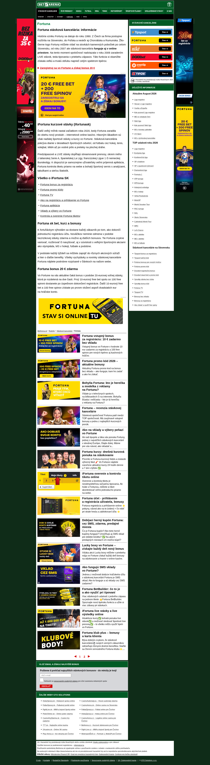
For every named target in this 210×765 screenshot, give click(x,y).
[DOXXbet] (25, 103)
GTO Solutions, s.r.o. (149, 760)
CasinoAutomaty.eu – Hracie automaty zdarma (99, 701)
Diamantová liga (140, 170)
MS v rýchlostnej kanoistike (144, 138)
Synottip (50, 17)
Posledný (89, 656)
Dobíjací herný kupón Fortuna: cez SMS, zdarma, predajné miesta (103, 524)
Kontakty (46, 760)
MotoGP (137, 200)
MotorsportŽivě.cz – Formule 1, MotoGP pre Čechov (101, 734)
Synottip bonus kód (141, 284)
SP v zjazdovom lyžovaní (144, 166)
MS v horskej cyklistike (143, 130)
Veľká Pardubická (141, 196)
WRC (136, 226)
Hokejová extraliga (141, 187)
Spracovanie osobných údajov (103, 760)
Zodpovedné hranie (106, 754)
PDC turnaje (139, 209)
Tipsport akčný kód (141, 258)
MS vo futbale (139, 243)
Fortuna (70, 17)
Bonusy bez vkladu (141, 297)
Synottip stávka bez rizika (144, 279)
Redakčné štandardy (61, 760)
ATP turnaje (138, 179)
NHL (136, 213)
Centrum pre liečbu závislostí (126, 754)
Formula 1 (138, 175)
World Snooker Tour (142, 205)
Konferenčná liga (141, 157)
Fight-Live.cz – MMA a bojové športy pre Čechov (100, 730)
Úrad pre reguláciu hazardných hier (84, 754)
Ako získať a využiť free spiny (145, 305)
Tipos (85, 17)
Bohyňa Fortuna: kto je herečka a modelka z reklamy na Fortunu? (103, 386)
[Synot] (25, 191)
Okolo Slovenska (140, 217)
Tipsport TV (138, 292)
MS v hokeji (138, 192)
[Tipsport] (184, 103)
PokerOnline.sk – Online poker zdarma (58, 714)
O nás (38, 760)
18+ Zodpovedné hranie (127, 760)
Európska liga (139, 153)
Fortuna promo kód (141, 267)
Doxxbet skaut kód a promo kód (146, 275)
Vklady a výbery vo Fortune (55, 210)
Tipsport (41, 17)
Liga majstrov (139, 100)
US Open (137, 134)
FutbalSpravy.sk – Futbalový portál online (59, 705)
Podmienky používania (80, 760)
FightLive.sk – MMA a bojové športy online (59, 710)
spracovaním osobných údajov (66, 681)
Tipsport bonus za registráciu (145, 254)
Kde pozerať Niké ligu (142, 125)
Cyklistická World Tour (142, 222)
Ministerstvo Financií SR (60, 754)
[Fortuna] (184, 191)
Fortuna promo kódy (51, 189)
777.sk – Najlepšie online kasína (55, 725)
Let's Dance (138, 230)
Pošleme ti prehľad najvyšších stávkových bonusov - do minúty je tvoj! (78, 670)
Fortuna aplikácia (50, 205)
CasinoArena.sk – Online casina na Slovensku (99, 705)
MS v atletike (139, 235)
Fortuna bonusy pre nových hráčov (147, 262)
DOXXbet (60, 17)
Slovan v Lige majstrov (143, 104)
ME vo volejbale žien (142, 117)
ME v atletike (139, 239)
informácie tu (79, 745)
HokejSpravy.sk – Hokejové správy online (59, 701)
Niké (78, 17)
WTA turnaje (139, 183)
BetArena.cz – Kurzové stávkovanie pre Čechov (99, 725)
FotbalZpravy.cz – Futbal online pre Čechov (98, 710)
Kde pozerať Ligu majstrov (144, 113)
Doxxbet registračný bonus (144, 271)
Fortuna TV (46, 195)
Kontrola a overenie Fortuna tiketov (60, 216)
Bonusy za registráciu (142, 301)
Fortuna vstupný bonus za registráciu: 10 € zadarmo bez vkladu (101, 339)
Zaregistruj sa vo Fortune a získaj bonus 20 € (67, 68)
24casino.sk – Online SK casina (55, 730)
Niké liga (137, 121)
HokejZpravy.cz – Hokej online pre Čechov (97, 714)
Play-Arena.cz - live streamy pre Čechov (58, 734)
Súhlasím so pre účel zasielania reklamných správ (75, 681)
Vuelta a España (140, 108)
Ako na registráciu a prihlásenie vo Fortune (64, 200)
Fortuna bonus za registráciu (56, 184)
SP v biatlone (139, 162)
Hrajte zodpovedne (100, 742)
